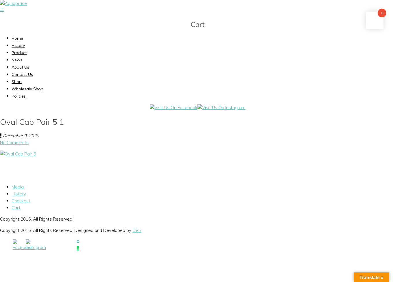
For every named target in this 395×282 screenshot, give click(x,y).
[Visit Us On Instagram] (221, 107)
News (17, 60)
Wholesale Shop (27, 88)
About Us (20, 67)
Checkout (21, 201)
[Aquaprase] (13, 3)
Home (17, 38)
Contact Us (22, 74)
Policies (19, 96)
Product (19, 52)
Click (136, 230)
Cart (16, 207)
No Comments (14, 142)
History (18, 45)
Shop (17, 81)
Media (18, 187)
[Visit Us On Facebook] (173, 107)
